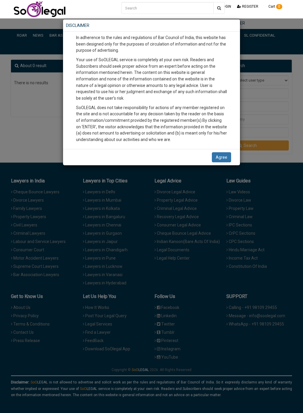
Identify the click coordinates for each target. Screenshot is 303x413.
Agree (221, 157)
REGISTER (249, 6)
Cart (273, 6)
